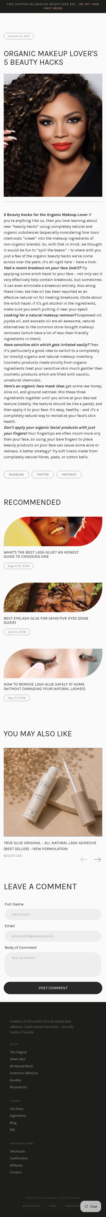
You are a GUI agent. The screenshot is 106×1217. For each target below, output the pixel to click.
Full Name (14, 904)
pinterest (69, 474)
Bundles (15, 1080)
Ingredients (18, 1116)
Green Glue (17, 1059)
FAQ (12, 1130)
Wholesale (17, 1151)
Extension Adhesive (24, 1073)
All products (18, 1087)
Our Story (16, 1109)
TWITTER (43, 474)
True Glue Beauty (20, 19)
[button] (83, 859)
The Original (18, 1052)
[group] (53, 798)
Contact (16, 1172)
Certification (19, 1158)
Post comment (53, 988)
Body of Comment (21, 947)
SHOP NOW (87, 19)
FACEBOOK (16, 474)
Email (10, 925)
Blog (13, 1123)
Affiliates (16, 1165)
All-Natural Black (21, 1066)
